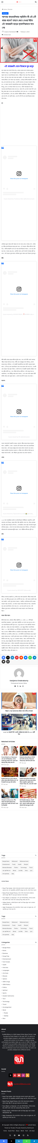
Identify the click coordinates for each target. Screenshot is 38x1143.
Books (4, 950)
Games (6, 1016)
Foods (13, 864)
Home (5, 9)
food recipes (6, 962)
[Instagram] (23, 686)
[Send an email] (17, 31)
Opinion (5, 979)
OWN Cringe (6, 981)
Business (5, 953)
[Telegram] (34, 657)
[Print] (8, 661)
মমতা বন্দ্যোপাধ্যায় (5, 873)
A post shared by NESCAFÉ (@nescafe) (19, 590)
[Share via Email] (3, 661)
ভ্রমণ (31, 870)
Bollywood (14, 861)
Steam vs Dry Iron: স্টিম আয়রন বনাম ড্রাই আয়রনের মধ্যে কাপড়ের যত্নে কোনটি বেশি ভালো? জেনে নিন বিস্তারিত (9, 802)
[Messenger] (25, 657)
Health (19, 864)
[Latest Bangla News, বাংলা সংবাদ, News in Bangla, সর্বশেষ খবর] (19, 1)
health (4, 964)
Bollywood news (24, 861)
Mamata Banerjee (7, 867)
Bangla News (5, 861)
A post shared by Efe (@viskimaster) (19, 437)
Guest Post (11, 1130)
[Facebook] (3, 657)
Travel (30, 867)
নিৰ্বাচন (4, 1018)
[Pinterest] (17, 657)
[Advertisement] (19, 125)
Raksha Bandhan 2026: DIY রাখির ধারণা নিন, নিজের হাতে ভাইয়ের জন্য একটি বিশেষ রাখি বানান (27, 759)
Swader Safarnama (8, 996)
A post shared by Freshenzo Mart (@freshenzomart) (19, 199)
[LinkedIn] (12, 657)
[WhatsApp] (30, 657)
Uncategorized (7, 1007)
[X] (8, 657)
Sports (4, 993)
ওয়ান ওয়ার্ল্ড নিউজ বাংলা (6, 870)
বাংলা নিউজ (20, 870)
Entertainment (6, 864)
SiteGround (30, 1128)
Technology (24, 867)
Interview (5, 967)
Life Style (5, 973)
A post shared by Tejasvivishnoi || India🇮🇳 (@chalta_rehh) (20, 513)
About (17, 1130)
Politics (16, 867)
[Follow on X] (16, 31)
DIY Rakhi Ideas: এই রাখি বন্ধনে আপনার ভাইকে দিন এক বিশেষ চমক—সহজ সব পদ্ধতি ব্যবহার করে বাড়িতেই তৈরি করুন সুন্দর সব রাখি (27, 802)
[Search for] (36, 3)
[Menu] (2, 3)
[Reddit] (21, 657)
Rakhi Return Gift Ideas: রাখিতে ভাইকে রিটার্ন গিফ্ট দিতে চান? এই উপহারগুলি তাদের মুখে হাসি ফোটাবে (9, 780)
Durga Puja (6, 956)
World (4, 1010)
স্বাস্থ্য (13, 873)
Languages (6, 970)
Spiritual (5, 990)
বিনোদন (26, 870)
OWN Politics (6, 984)
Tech (4, 998)
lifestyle (10, 9)
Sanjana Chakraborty (9, 31)
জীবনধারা (14, 870)
